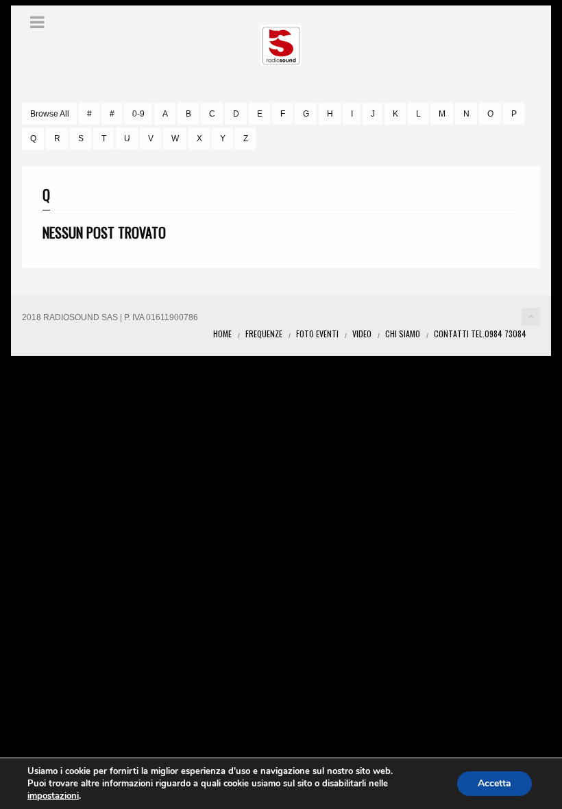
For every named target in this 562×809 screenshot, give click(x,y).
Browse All (49, 114)
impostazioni (53, 796)
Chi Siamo (402, 333)
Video (361, 333)
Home (222, 333)
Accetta (494, 783)
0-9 (138, 114)
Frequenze (263, 333)
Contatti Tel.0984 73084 (480, 333)
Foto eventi (317, 333)
